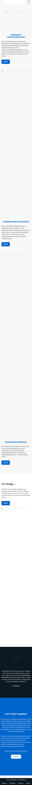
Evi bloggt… (12, 783)
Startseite (4, 783)
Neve (7, 779)
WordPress (22, 779)
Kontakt (28, 783)
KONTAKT (16, 756)
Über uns (21, 783)
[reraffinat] (2, 1)
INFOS (6, 61)
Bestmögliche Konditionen (16, 442)
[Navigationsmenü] (29, 1)
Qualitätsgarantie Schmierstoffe (16, 221)
